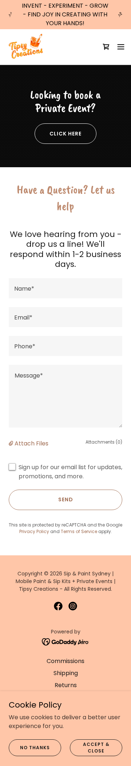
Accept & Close (96, 747)
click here (65, 133)
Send (65, 499)
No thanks (35, 747)
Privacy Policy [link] (34, 531)
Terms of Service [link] (79, 531)
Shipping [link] (65, 673)
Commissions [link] (65, 661)
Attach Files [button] (31, 443)
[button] (121, 46)
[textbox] (65, 288)
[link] (27, 46)
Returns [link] (66, 685)
